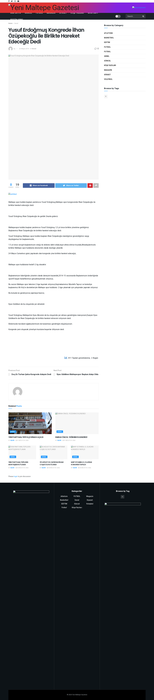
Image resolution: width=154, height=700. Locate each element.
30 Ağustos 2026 (22, 468)
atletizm (108, 33)
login (15, 476)
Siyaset (63, 13)
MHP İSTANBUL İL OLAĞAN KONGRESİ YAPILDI (81, 463)
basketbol (109, 38)
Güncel (28, 13)
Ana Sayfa (15, 13)
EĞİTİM (107, 42)
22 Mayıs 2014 (24, 48)
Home (10, 23)
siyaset (107, 74)
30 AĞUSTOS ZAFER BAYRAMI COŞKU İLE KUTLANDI (51, 463)
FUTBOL (107, 51)
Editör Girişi (16, 19)
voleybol (108, 79)
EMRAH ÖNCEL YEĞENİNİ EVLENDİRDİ (71, 437)
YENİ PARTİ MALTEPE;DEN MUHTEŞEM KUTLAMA (18, 463)
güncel (107, 61)
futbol (107, 47)
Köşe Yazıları (77, 13)
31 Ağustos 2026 (22, 440)
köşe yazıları (110, 65)
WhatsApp (93, 13)
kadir (12, 440)
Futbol (39, 13)
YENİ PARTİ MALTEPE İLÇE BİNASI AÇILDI (25, 437)
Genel (16, 23)
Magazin (51, 13)
